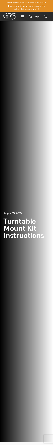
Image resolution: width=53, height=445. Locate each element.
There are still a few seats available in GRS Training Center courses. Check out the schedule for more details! (26, 6)
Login (37, 16)
